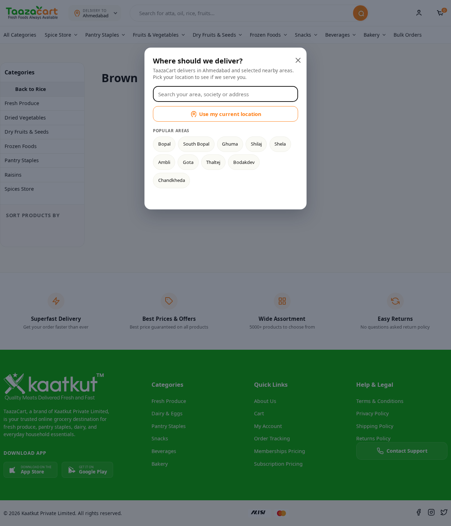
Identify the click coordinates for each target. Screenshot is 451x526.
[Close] (297, 59)
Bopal (164, 144)
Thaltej (213, 162)
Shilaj (256, 144)
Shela (280, 144)
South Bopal (196, 144)
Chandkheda (171, 180)
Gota (188, 162)
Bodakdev (244, 162)
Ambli (164, 162)
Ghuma (230, 144)
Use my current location (230, 113)
